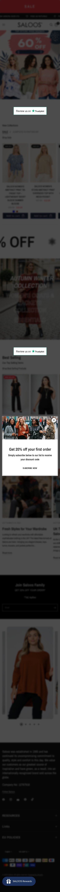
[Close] (54, 420)
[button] (30, 468)
